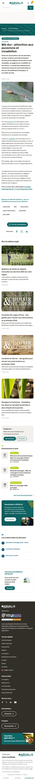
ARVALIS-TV (6, 683)
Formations (5, 653)
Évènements (5, 647)
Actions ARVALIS (7, 692)
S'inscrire (22, 438)
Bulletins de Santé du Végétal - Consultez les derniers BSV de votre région (17, 272)
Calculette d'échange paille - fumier (17, 542)
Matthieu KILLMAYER (8, 199)
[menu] (3, 3)
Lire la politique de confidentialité (11, 771)
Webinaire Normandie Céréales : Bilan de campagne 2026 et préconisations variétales (21, 458)
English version (8, 670)
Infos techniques (7, 640)
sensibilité (22, 210)
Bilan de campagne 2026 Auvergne (19, 486)
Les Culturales (6, 686)
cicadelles (11, 139)
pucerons (10, 121)
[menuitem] (28, 3)
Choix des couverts (12, 555)
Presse (4, 663)
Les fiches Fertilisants (13, 549)
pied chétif (6, 214)
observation (24, 206)
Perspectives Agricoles (8, 689)
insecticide (6, 206)
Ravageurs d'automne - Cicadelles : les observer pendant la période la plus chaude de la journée (16, 405)
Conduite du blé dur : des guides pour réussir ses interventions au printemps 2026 (17, 361)
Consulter (10, 588)
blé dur (5, 106)
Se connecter (9, 438)
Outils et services (7, 643)
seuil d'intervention (9, 210)
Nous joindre (9, 726)
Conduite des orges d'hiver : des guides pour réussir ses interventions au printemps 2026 (17, 318)
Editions (4, 650)
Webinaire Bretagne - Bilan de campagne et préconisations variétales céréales (20, 473)
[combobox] (17, 8)
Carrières (4, 667)
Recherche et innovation (9, 657)
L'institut (4, 660)
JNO (15, 206)
